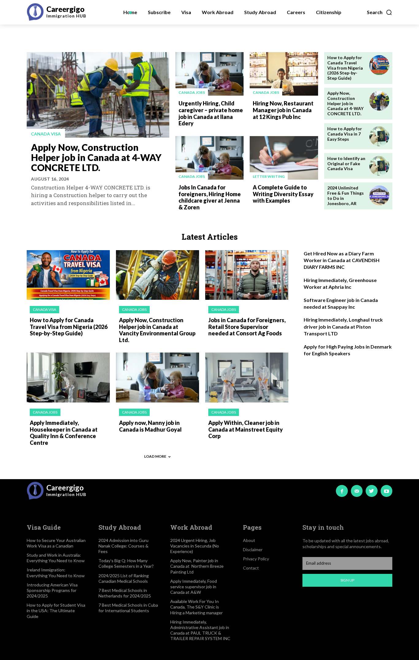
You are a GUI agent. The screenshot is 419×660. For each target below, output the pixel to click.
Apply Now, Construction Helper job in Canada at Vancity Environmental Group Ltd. (157, 330)
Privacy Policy (256, 558)
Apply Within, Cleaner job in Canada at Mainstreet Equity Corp (245, 429)
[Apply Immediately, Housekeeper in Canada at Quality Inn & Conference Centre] (68, 377)
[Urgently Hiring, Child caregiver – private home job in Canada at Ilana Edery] (209, 74)
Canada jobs (192, 92)
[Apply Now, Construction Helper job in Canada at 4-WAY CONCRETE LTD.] (98, 95)
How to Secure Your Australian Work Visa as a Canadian (56, 543)
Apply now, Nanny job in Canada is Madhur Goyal (150, 426)
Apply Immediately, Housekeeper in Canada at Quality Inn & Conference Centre (64, 432)
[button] (379, 12)
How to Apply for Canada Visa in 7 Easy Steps (344, 134)
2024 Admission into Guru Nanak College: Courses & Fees (123, 546)
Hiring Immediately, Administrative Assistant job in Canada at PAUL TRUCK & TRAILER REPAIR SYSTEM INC (200, 630)
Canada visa (46, 133)
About (249, 540)
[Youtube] (386, 491)
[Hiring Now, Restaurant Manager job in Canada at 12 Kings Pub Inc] (284, 74)
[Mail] (357, 491)
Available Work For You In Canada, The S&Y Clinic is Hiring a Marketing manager (196, 607)
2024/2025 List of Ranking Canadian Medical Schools (123, 578)
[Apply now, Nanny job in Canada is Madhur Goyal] (157, 377)
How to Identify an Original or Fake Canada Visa (346, 163)
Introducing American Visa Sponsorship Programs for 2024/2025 (52, 590)
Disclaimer (253, 549)
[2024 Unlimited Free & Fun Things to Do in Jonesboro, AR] (379, 195)
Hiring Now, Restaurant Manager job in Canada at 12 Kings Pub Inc (283, 110)
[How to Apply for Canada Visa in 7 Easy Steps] (379, 136)
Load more (155, 456)
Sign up (347, 580)
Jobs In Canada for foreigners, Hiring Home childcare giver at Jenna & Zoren (210, 197)
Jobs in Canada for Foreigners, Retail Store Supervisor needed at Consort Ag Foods (247, 327)
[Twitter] (371, 491)
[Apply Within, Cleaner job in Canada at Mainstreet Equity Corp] (246, 377)
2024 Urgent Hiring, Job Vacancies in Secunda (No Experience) (194, 546)
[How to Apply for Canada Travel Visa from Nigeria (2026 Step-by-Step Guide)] (379, 65)
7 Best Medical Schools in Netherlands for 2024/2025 (124, 593)
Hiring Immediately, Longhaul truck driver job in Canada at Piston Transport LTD (343, 326)
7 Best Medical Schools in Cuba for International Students (128, 607)
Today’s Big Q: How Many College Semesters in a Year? (126, 563)
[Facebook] (342, 491)
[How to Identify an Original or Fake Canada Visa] (379, 166)
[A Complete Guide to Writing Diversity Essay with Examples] (284, 158)
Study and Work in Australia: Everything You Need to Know (56, 557)
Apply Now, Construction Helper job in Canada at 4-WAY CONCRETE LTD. (96, 157)
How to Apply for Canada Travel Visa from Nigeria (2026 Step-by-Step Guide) (345, 68)
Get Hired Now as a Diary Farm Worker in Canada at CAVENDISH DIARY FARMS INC (341, 260)
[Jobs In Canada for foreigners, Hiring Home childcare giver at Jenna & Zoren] (209, 158)
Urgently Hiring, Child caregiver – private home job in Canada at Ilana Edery (211, 113)
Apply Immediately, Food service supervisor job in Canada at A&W (193, 586)
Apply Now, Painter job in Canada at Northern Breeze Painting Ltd (197, 566)
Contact (251, 567)
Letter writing (269, 176)
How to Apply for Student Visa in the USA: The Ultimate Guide (56, 610)
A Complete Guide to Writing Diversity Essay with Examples (283, 194)
